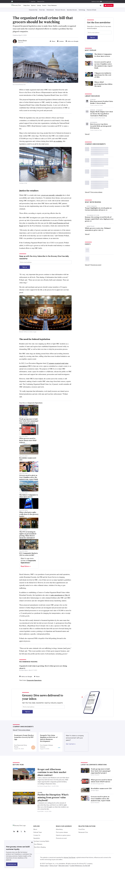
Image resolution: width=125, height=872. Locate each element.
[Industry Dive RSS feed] (25, 831)
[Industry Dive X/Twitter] (21, 831)
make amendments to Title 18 (60, 595)
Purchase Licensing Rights (41, 841)
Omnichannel (50, 10)
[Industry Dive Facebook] (17, 831)
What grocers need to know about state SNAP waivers (101, 781)
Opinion (33, 5)
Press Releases (52, 5)
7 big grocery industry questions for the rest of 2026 (102, 75)
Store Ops (42, 10)
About (35, 829)
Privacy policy (44, 865)
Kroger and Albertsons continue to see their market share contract (52, 772)
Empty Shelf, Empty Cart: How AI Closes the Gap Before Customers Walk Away (101, 114)
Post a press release (96, 192)
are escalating (58, 141)
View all (87, 134)
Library (39, 5)
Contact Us (36, 835)
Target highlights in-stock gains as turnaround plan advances (98, 209)
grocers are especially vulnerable (51, 195)
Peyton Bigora (22, 40)
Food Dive (33, 1)
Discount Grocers (60, 10)
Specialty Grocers (72, 10)
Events (44, 5)
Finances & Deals (91, 10)
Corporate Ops (33, 10)
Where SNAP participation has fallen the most (103, 84)
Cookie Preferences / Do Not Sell (80, 865)
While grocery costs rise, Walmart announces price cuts (98, 229)
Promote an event (95, 265)
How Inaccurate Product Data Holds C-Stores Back (101, 102)
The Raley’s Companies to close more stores (103, 55)
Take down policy (63, 865)
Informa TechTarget (69, 857)
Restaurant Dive (40, 1)
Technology (82, 10)
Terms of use (53, 865)
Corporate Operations (34, 680)
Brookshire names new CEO (101, 788)
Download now (11, 864)
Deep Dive (27, 5)
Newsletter (36, 838)
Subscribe (109, 5)
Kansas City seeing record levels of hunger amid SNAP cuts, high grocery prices (99, 219)
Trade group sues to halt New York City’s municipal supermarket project (100, 771)
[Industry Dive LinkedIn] (14, 831)
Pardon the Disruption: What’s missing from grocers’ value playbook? (53, 797)
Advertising (59, 829)
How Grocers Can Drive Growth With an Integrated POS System (100, 126)
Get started (70, 744)
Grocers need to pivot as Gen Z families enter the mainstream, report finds (103, 65)
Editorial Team (37, 832)
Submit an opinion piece (63, 835)
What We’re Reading (39, 847)
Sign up (24, 267)
